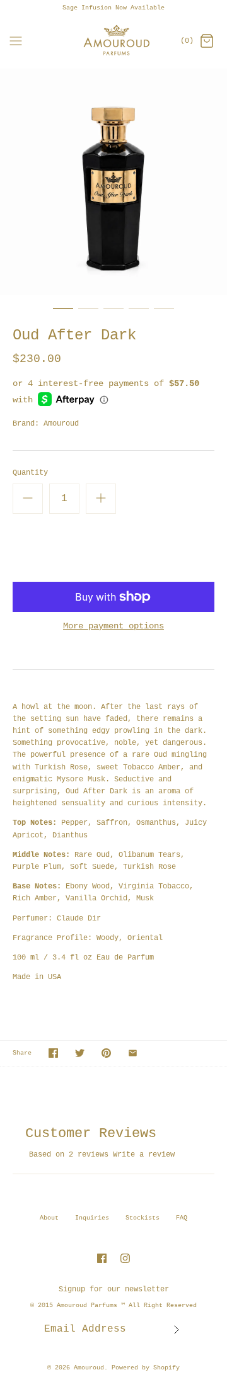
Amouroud (61, 423)
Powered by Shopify (146, 1367)
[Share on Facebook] (53, 1053)
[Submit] (176, 1330)
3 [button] (113, 314)
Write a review (144, 1154)
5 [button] (164, 314)
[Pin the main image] (106, 1053)
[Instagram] (125, 1258)
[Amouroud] (113, 42)
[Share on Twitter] (79, 1053)
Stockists (142, 1218)
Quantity (30, 472)
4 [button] (138, 314)
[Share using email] (132, 1053)
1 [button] (63, 314)
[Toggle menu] (16, 41)
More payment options (113, 626)
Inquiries (92, 1218)
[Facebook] (102, 1258)
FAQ (181, 1218)
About (49, 1218)
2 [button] (88, 314)
